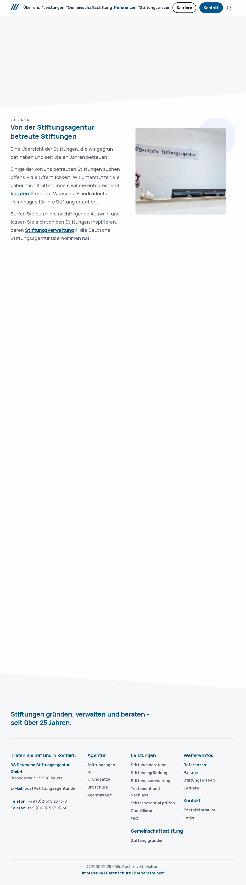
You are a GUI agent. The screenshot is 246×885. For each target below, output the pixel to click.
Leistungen (143, 755)
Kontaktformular (199, 810)
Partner (191, 772)
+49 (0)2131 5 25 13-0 (47, 801)
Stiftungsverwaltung (49, 230)
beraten (20, 193)
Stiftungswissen (199, 780)
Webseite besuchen (45, 334)
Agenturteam (100, 795)
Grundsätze (98, 779)
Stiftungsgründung (149, 772)
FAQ (134, 818)
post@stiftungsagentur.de (50, 788)
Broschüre (97, 787)
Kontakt (211, 7)
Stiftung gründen (147, 840)
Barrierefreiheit (149, 873)
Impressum (92, 873)
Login (189, 817)
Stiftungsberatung (148, 764)
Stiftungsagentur (102, 768)
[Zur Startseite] (17, 7)
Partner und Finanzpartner (163, 646)
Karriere (184, 7)
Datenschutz (118, 873)
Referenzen (195, 764)
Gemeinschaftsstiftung (154, 831)
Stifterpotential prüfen (153, 803)
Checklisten (142, 810)
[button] (229, 7)
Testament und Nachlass (145, 792)
